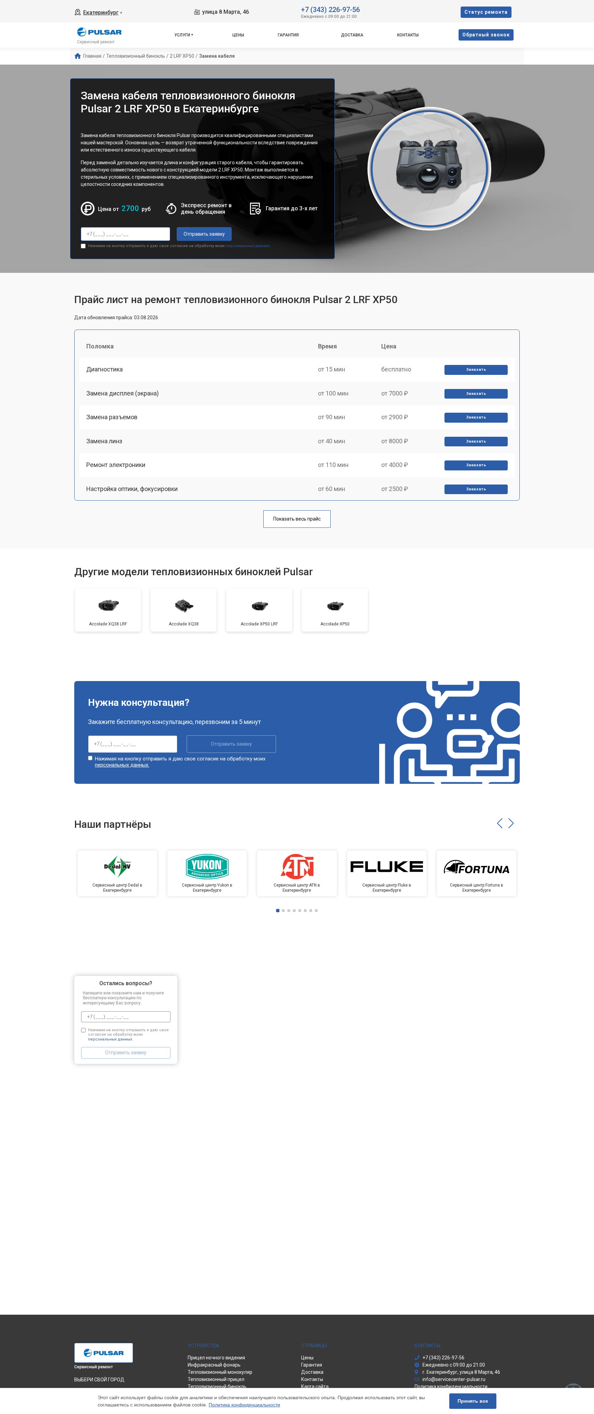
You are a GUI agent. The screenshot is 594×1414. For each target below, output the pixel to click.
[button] (499, 823)
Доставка (352, 35)
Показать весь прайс (297, 519)
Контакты (408, 35)
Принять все (473, 1401)
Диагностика (104, 369)
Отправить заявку (204, 234)
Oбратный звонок (486, 34)
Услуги (182, 35)
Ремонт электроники (115, 464)
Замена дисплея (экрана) (122, 393)
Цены (238, 35)
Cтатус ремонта (486, 12)
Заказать (476, 369)
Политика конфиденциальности (244, 1404)
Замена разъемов (112, 417)
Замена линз (104, 441)
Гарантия (288, 35)
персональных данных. (248, 246)
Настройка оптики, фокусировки (132, 488)
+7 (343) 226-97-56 (330, 9)
